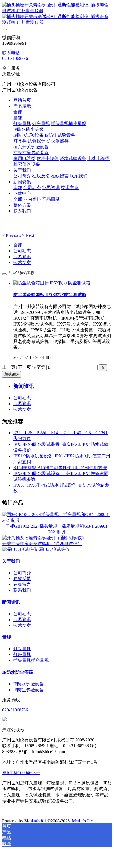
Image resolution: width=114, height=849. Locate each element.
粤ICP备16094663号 (21, 772)
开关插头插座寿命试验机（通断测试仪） (42, 543)
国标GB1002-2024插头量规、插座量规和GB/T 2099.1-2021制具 (57, 529)
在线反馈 (22, 578)
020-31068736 (15, 58)
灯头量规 (22, 648)
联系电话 (11, 52)
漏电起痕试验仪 (54, 549)
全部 (17, 112)
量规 (6, 637)
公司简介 (22, 572)
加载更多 (11, 374)
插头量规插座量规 (31, 660)
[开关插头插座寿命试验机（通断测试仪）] (44, 537)
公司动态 (22, 250)
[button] (12, 235)
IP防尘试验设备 (28, 689)
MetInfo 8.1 (35, 821)
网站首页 (22, 100)
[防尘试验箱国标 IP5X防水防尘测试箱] (51, 283)
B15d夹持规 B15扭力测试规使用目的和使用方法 (60, 467)
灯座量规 (22, 654)
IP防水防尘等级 (17, 672)
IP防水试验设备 (28, 684)
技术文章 (22, 262)
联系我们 (22, 590)
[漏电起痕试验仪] (20, 549)
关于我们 (11, 561)
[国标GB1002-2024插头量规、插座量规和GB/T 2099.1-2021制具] (57, 520)
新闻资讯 (11, 602)
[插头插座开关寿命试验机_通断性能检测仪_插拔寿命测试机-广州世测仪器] (57, 14)
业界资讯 (22, 256)
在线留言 (22, 584)
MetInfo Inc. (83, 821)
